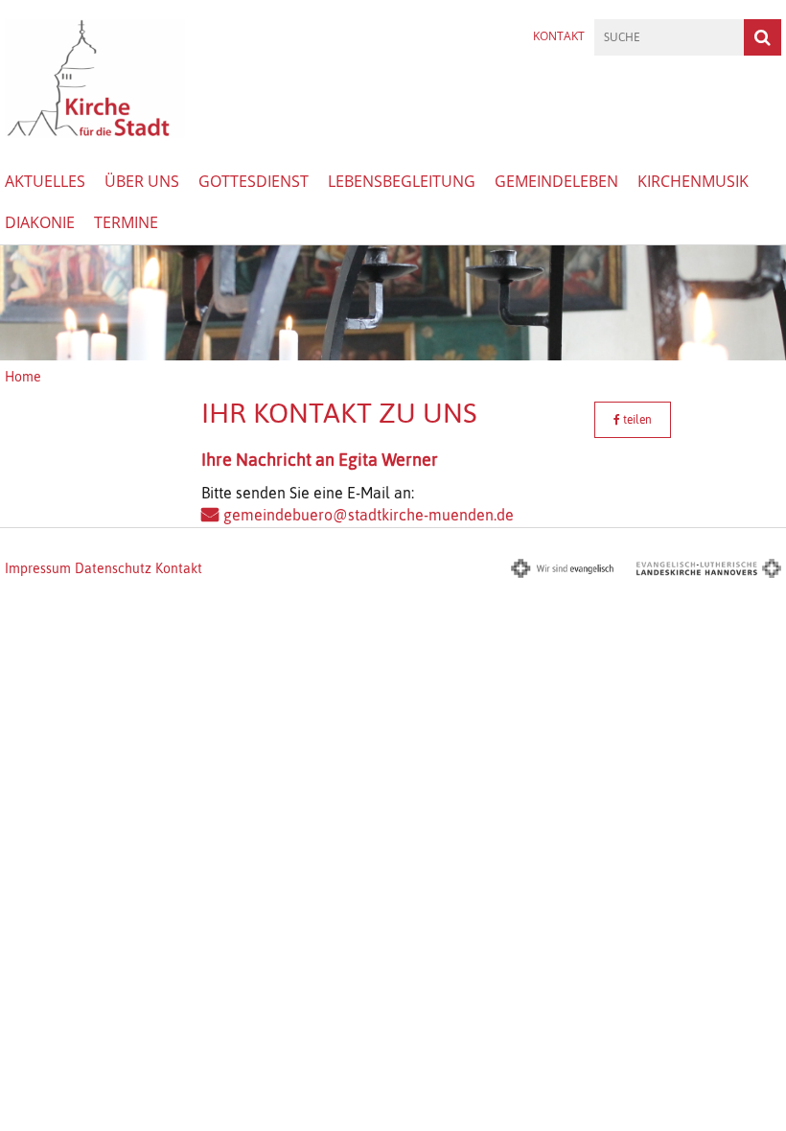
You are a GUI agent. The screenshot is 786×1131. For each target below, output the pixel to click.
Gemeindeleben (556, 181)
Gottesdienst (253, 181)
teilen (636, 420)
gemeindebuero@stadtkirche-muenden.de (368, 514)
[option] (393, 302)
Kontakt (559, 36)
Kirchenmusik (693, 181)
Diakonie (40, 222)
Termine (126, 222)
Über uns (141, 181)
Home (23, 376)
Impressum (38, 568)
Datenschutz (113, 568)
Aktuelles (45, 181)
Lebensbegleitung (401, 181)
